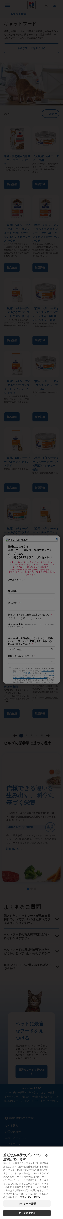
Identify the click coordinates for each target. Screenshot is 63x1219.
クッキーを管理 (27, 1203)
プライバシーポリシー (31, 1197)
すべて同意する (27, 1213)
